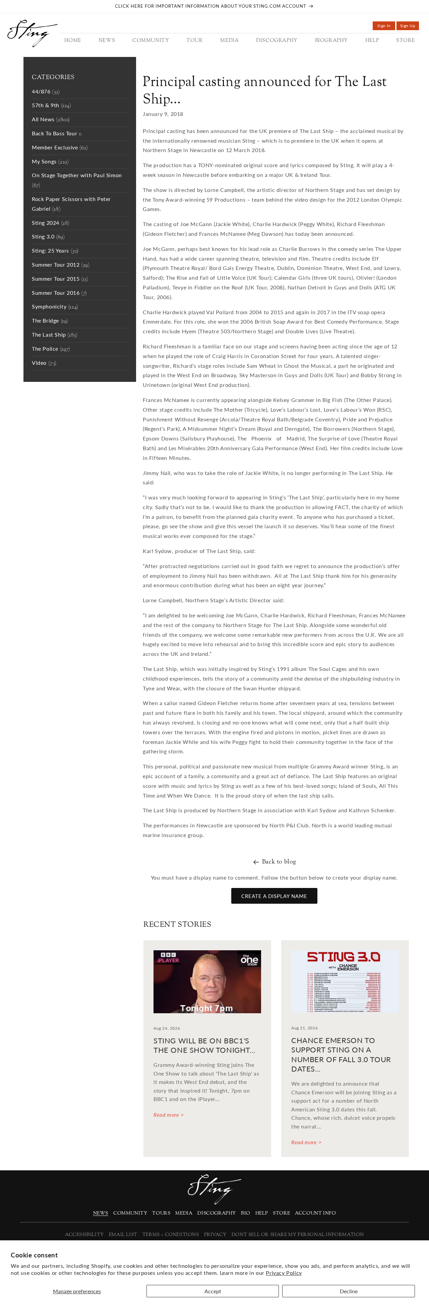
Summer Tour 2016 (59, 293)
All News (51, 120)
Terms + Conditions (170, 1235)
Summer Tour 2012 (61, 265)
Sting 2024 (51, 223)
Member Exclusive (60, 148)
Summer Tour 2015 (60, 279)
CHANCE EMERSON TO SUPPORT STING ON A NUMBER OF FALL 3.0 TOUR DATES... (341, 1055)
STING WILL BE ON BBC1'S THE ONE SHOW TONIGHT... (204, 1045)
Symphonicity (55, 307)
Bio (245, 1213)
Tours (161, 1213)
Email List (123, 1235)
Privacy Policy (284, 1272)
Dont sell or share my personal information (298, 1235)
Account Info (315, 1213)
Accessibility (84, 1235)
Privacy (215, 1235)
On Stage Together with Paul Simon (77, 180)
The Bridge (50, 321)
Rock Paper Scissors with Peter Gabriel (71, 204)
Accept (212, 1291)
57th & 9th (51, 106)
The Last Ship (54, 335)
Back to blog (279, 862)
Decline (349, 1291)
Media (183, 1213)
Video (44, 363)
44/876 (46, 92)
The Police (51, 349)
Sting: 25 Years (55, 251)
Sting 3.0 (48, 237)
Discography (216, 1213)
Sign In (386, 26)
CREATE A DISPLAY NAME (274, 896)
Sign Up (409, 26)
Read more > (169, 1114)
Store (281, 1213)
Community (130, 1213)
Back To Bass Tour (56, 134)
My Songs (50, 162)
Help (261, 1213)
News (100, 1213)
